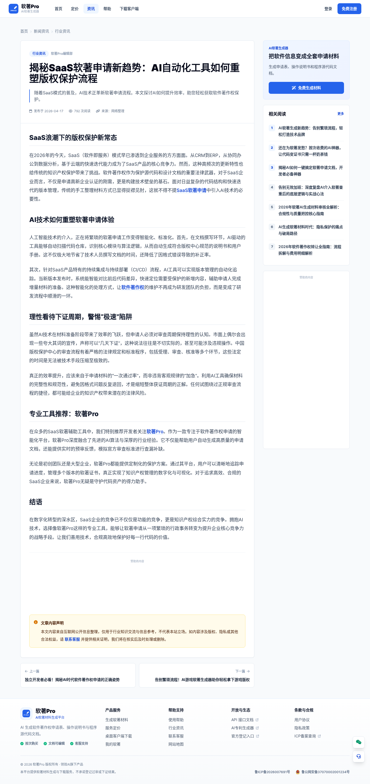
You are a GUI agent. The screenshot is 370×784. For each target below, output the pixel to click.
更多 (340, 114)
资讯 (91, 8)
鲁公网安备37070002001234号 (325, 772)
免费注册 (349, 8)
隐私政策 (302, 727)
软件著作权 (132, 287)
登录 (328, 8)
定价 (75, 8)
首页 (58, 8)
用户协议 (302, 719)
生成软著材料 (116, 719)
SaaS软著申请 (191, 190)
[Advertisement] (137, 585)
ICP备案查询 (305, 736)
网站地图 (176, 744)
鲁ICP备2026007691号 (272, 772)
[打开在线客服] (359, 756)
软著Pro (155, 431)
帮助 (107, 8)
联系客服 (72, 639)
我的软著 (113, 744)
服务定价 (113, 727)
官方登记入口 (242, 736)
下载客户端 (129, 8)
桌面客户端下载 (118, 736)
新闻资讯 (41, 31)
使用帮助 (176, 719)
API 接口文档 (242, 719)
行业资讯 (62, 31)
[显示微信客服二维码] (359, 742)
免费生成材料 (309, 87)
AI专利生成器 (242, 727)
